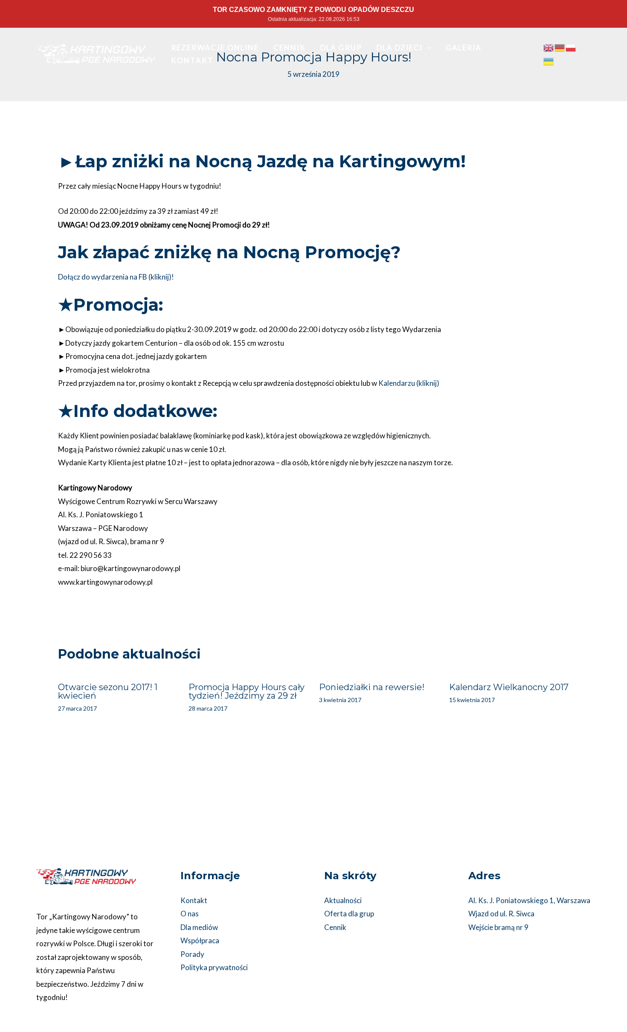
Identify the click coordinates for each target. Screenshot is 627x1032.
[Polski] (571, 47)
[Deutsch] (560, 47)
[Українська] (548, 60)
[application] (427, 47)
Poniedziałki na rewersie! (371, 687)
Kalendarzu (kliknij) (408, 383)
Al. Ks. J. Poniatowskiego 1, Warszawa (529, 900)
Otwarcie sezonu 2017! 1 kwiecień (107, 691)
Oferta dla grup (349, 913)
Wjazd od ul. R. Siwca (501, 913)
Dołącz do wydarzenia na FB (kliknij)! (116, 276)
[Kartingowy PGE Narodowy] (95, 52)
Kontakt (193, 900)
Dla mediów (199, 927)
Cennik (335, 927)
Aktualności (343, 900)
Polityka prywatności (214, 967)
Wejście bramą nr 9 (498, 927)
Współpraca (199, 940)
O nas (189, 913)
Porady (192, 954)
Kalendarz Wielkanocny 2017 (509, 687)
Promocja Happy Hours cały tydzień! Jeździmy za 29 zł (247, 691)
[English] (548, 47)
